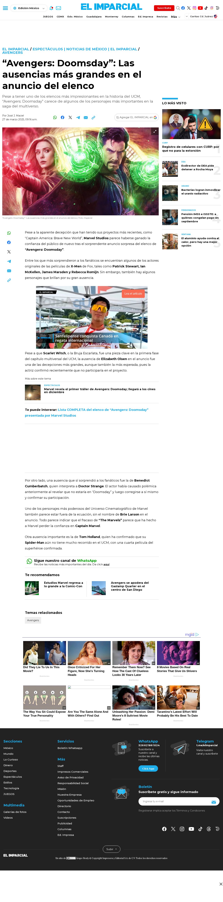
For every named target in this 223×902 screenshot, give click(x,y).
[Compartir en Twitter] (70, 117)
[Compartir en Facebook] (62, 117)
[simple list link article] (191, 125)
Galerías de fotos (14, 812)
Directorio (64, 806)
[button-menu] (5, 8)
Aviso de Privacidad (70, 777)
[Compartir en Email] (85, 117)
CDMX (60, 16)
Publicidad (64, 823)
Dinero (8, 765)
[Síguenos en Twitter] (189, 7)
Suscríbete (164, 8)
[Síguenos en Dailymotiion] (218, 829)
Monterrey (111, 16)
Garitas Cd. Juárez (201, 16)
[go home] (15, 855)
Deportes (10, 771)
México (8, 748)
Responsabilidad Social (73, 783)
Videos (8, 817)
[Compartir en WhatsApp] (54, 117)
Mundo (8, 753)
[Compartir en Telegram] (77, 117)
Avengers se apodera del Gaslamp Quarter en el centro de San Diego (130, 586)
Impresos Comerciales (72, 771)
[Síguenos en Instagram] (194, 7)
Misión (61, 789)
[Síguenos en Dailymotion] (217, 7)
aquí (106, 564)
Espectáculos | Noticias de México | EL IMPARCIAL (85, 49)
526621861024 (149, 745)
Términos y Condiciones (190, 810)
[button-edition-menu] (187, 16)
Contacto (63, 812)
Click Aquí (148, 768)
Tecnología (11, 788)
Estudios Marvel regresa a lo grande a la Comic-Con (63, 584)
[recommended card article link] (33, 392)
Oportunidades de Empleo (75, 800)
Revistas (162, 16)
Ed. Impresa (145, 16)
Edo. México (75, 16)
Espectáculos (12, 776)
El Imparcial (15, 49)
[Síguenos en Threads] (212, 7)
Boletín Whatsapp (69, 748)
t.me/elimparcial (207, 745)
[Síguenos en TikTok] (206, 7)
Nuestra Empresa (69, 794)
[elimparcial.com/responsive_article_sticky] (221, 884)
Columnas (128, 16)
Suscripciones (66, 817)
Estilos (7, 782)
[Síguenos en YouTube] (200, 7)
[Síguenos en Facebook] (183, 7)
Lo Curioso (10, 759)
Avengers (12, 52)
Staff (60, 766)
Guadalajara (94, 16)
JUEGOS (48, 16)
